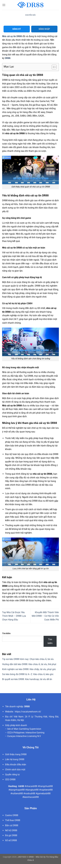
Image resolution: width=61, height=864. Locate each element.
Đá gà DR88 (11, 835)
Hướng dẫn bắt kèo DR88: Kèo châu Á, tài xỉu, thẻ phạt (29, 664)
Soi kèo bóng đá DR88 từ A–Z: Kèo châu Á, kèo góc (27, 674)
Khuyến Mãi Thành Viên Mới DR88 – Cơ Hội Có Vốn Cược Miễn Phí (45, 616)
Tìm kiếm (6, 633)
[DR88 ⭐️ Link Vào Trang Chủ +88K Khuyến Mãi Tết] (30, 5)
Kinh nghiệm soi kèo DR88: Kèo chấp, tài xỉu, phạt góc (29, 669)
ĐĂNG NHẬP (44, 29)
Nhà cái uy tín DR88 (12, 36)
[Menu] (4, 4)
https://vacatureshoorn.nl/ (28, 711)
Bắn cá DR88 (11, 825)
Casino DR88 (11, 815)
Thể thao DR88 (12, 820)
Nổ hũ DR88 (11, 830)
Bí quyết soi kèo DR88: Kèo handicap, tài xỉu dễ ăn (27, 679)
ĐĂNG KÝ (16, 29)
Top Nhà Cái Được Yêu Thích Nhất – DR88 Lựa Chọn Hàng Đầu (14, 616)
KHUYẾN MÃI (30, 15)
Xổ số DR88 (11, 840)
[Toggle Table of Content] (53, 67)
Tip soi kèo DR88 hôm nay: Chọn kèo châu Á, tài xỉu (28, 659)
